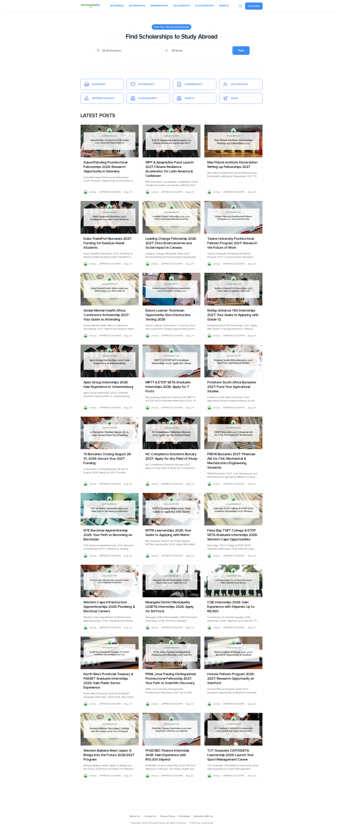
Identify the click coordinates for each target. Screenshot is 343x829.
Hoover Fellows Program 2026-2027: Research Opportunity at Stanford (231, 678)
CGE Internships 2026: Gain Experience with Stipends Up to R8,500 (230, 606)
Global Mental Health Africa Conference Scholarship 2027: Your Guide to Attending (106, 315)
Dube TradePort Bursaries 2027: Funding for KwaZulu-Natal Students (107, 243)
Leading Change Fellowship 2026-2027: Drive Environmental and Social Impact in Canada (171, 243)
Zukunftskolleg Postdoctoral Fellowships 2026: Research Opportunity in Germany (105, 167)
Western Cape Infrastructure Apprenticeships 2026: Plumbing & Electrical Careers (109, 606)
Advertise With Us (203, 816)
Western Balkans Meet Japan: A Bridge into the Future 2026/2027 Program (108, 755)
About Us (135, 816)
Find (241, 50)
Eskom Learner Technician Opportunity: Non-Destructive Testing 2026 (167, 315)
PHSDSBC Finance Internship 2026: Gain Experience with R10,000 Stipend (167, 755)
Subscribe (254, 6)
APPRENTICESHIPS (110, 192)
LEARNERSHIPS (159, 5)
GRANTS (224, 5)
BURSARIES (117, 5)
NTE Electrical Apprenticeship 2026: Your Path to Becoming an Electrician (107, 535)
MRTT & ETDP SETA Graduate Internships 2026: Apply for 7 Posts (168, 387)
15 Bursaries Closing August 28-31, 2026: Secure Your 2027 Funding (107, 458)
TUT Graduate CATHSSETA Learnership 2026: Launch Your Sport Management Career (230, 755)
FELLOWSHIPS (181, 5)
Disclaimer (184, 816)
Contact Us (150, 816)
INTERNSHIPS (137, 5)
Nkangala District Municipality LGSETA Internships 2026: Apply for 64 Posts (169, 606)
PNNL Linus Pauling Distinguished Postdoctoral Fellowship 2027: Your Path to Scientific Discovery (170, 678)
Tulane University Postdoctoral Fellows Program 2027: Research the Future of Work (232, 243)
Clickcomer (207, 823)
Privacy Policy (167, 816)
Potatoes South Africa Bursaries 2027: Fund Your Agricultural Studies (231, 387)
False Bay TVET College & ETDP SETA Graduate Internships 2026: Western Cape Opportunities (232, 535)
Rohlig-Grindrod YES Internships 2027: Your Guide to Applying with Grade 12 (233, 315)
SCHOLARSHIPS (204, 5)
